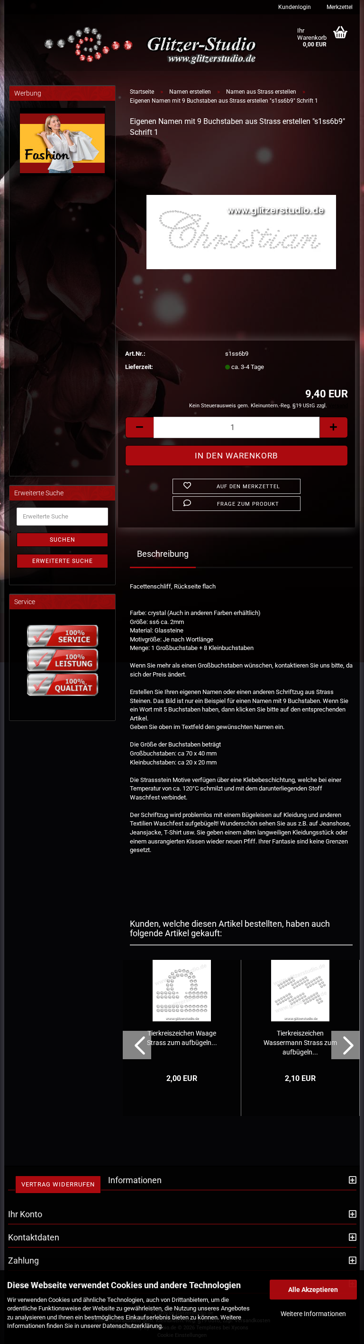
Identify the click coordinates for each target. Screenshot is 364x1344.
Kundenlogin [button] (294, 7)
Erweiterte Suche (62, 561)
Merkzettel (339, 7)
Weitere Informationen (313, 1314)
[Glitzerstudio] (152, 46)
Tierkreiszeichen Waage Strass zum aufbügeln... (182, 1037)
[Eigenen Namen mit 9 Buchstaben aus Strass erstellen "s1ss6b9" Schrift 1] (241, 216)
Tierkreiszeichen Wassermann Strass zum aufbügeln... (300, 1042)
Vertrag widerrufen (58, 1184)
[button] (139, 427)
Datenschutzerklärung (132, 1325)
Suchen (62, 539)
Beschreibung (163, 554)
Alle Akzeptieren (313, 1289)
